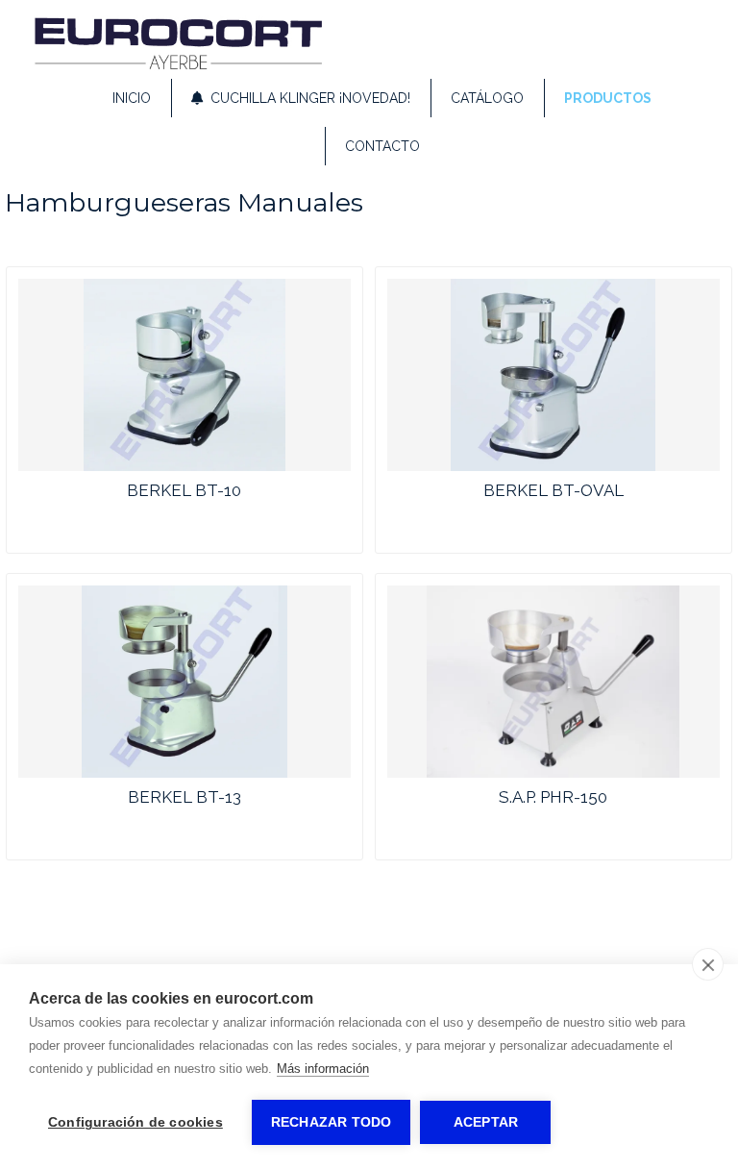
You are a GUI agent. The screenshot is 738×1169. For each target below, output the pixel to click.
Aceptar (486, 1122)
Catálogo (487, 98)
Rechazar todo (331, 1122)
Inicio (131, 98)
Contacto (382, 146)
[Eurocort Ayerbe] (178, 66)
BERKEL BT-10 (184, 490)
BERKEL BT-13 (184, 797)
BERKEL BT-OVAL (553, 490)
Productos (608, 98)
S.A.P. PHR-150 (553, 797)
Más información (323, 1068)
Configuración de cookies (135, 1122)
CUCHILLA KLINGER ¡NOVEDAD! (306, 98)
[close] (708, 964)
